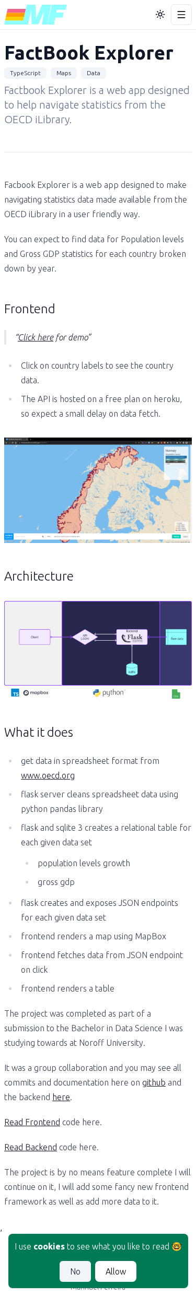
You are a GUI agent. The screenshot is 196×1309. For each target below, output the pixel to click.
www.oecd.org (48, 775)
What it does (38, 732)
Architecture (39, 576)
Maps (63, 72)
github (154, 1082)
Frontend (29, 309)
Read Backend (30, 1147)
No (75, 1271)
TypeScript (25, 72)
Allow (116, 1271)
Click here (35, 337)
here (61, 1097)
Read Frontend (32, 1122)
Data (93, 72)
